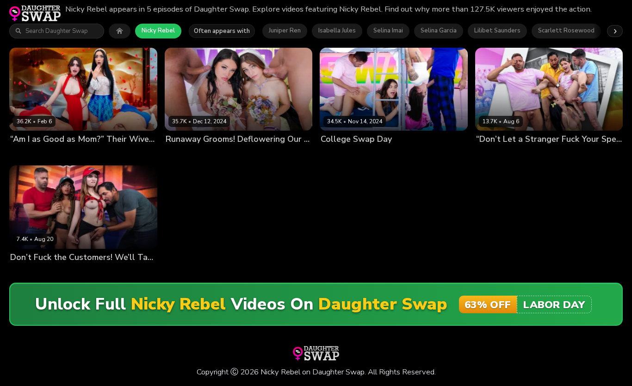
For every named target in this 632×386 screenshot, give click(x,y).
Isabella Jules (337, 30)
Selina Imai (388, 30)
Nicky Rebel (158, 30)
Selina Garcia (439, 30)
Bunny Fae (336, 155)
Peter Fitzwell (454, 155)
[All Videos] (119, 31)
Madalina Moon (225, 155)
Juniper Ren (285, 30)
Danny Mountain (275, 155)
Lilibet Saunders (497, 30)
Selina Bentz (373, 155)
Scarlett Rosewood (566, 30)
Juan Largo (137, 155)
